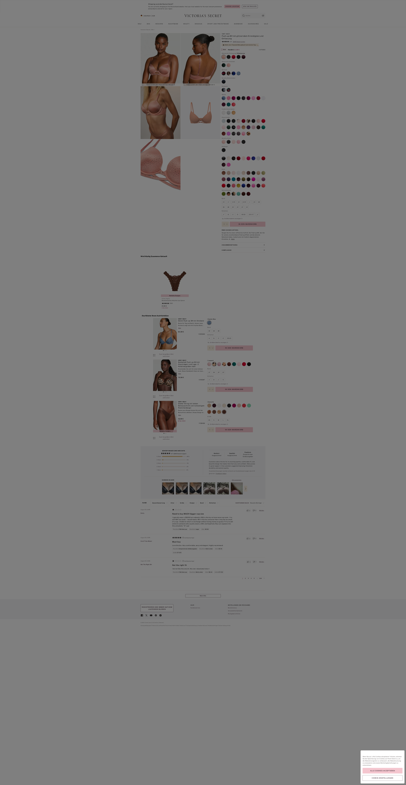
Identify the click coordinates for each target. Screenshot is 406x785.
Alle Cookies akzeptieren (382, 771)
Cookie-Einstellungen (382, 778)
